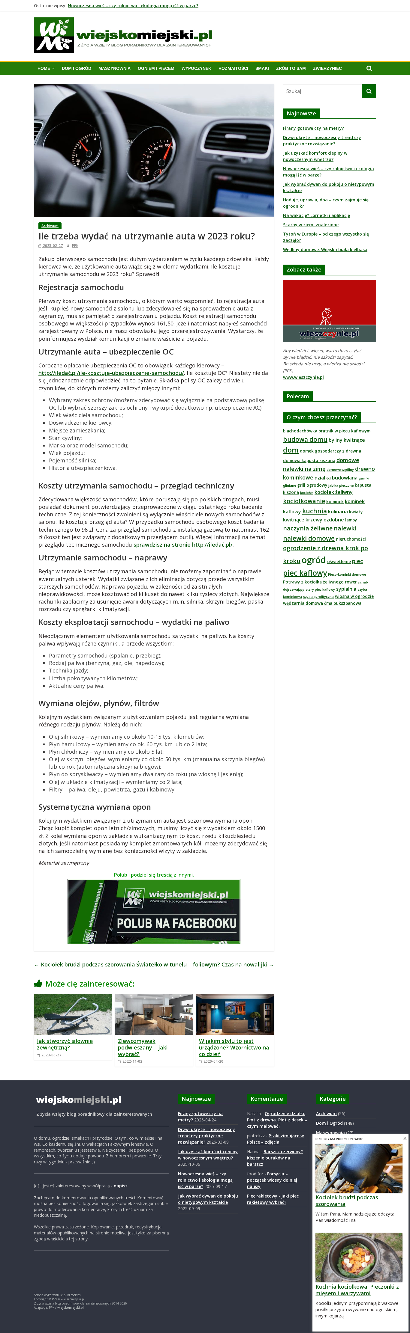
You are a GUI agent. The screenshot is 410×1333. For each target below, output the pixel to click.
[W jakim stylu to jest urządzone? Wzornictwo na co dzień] (235, 997)
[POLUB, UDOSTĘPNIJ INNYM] (154, 882)
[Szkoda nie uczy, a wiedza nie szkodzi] (329, 283)
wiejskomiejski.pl (70, 1307)
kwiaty (356, 512)
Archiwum (50, 225)
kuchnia (314, 510)
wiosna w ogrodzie (354, 596)
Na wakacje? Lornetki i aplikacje (316, 215)
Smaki (262, 68)
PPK (75, 245)
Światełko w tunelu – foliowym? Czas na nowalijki (205, 964)
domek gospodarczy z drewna (330, 451)
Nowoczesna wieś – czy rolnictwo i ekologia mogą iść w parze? (133, 5)
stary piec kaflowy (320, 589)
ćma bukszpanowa (342, 603)
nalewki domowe (309, 538)
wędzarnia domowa (303, 603)
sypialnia (346, 589)
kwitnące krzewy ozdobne (313, 519)
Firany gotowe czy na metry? (313, 128)
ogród (314, 560)
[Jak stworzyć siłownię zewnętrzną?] (73, 997)
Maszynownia (114, 68)
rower (351, 582)
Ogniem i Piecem (156, 68)
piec (357, 561)
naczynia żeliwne (308, 528)
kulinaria (338, 511)
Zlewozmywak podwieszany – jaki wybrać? (143, 1047)
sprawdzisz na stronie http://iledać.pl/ (183, 544)
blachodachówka (300, 431)
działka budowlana (336, 477)
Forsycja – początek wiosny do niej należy (272, 1180)
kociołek (306, 493)
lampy (351, 520)
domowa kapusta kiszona (309, 460)
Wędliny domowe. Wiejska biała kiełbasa (325, 249)
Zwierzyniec (327, 68)
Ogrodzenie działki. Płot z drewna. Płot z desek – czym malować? (277, 1120)
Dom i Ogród (76, 68)
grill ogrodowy (312, 485)
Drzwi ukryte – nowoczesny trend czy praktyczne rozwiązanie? (206, 1136)
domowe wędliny (340, 470)
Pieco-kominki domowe (347, 574)
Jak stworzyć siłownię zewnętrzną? (65, 1044)
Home (44, 68)
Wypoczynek (196, 68)
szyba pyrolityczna (318, 597)
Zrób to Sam (291, 68)
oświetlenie (339, 561)
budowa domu (305, 439)
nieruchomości (351, 539)
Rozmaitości (233, 68)
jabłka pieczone (341, 485)
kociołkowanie (304, 501)
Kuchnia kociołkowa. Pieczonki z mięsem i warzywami (357, 1290)
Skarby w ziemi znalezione (311, 224)
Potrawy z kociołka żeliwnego (313, 582)
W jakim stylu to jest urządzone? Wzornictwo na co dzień (234, 1047)
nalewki (345, 528)
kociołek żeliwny (334, 492)
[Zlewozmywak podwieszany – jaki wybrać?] (154, 997)
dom (291, 450)
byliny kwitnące (347, 440)
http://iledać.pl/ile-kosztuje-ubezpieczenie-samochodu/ (111, 372)
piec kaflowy (305, 573)
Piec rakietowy (262, 1196)
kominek (335, 501)
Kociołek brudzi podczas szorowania (84, 964)
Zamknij (405, 1138)
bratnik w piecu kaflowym (344, 431)
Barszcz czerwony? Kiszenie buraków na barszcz (275, 1158)
